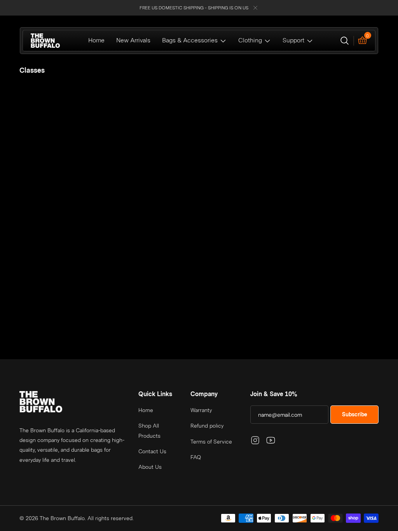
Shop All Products (149, 430)
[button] (344, 40)
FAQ (195, 457)
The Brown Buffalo (62, 518)
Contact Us (152, 451)
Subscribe (354, 414)
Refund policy (206, 426)
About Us (150, 467)
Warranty (201, 410)
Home (145, 410)
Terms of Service (211, 441)
